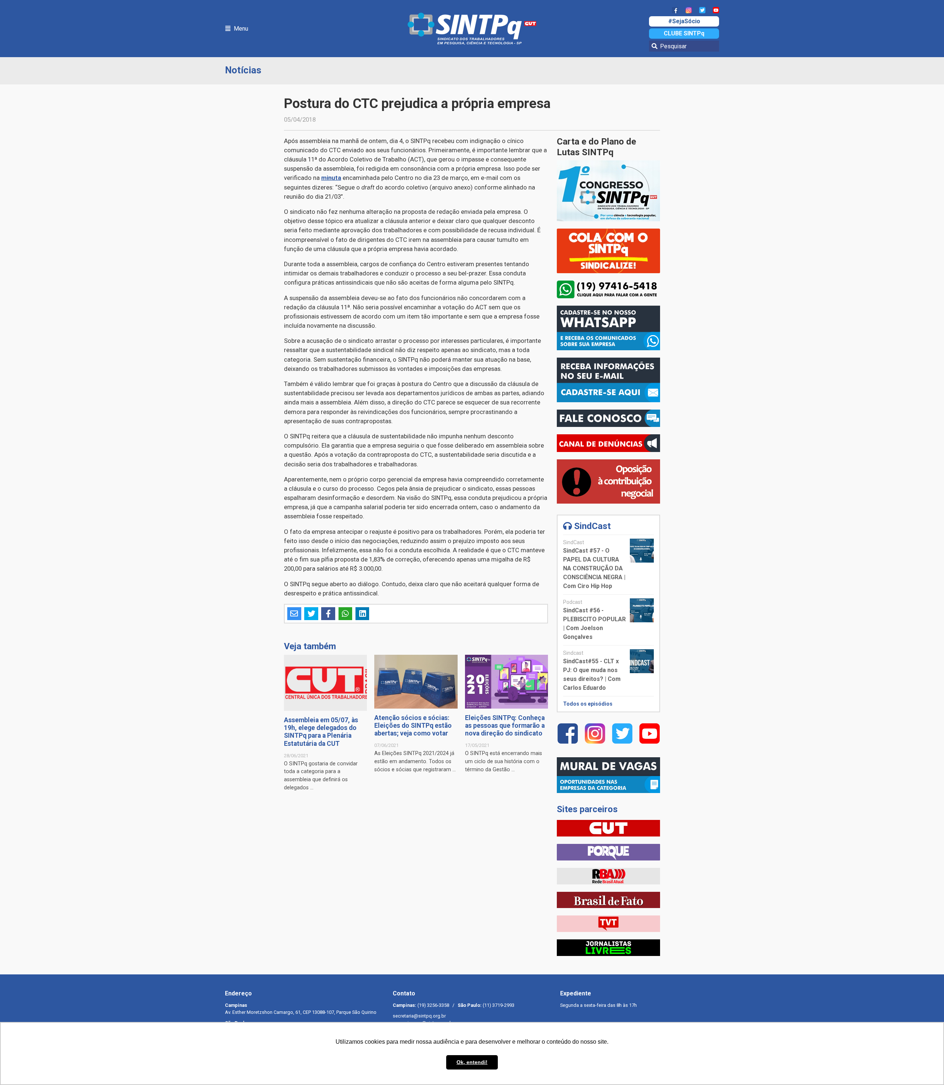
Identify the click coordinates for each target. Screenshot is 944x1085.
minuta (331, 177)
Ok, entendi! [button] (472, 1062)
